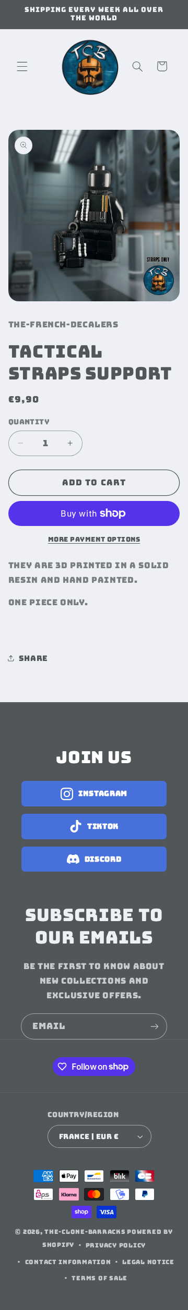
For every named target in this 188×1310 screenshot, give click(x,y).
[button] (22, 66)
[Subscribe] (155, 1026)
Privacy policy (116, 1245)
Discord (103, 859)
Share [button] (33, 658)
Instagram (102, 793)
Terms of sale (99, 1278)
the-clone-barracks (84, 1231)
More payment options (94, 539)
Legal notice (148, 1262)
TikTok (103, 826)
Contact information (68, 1262)
